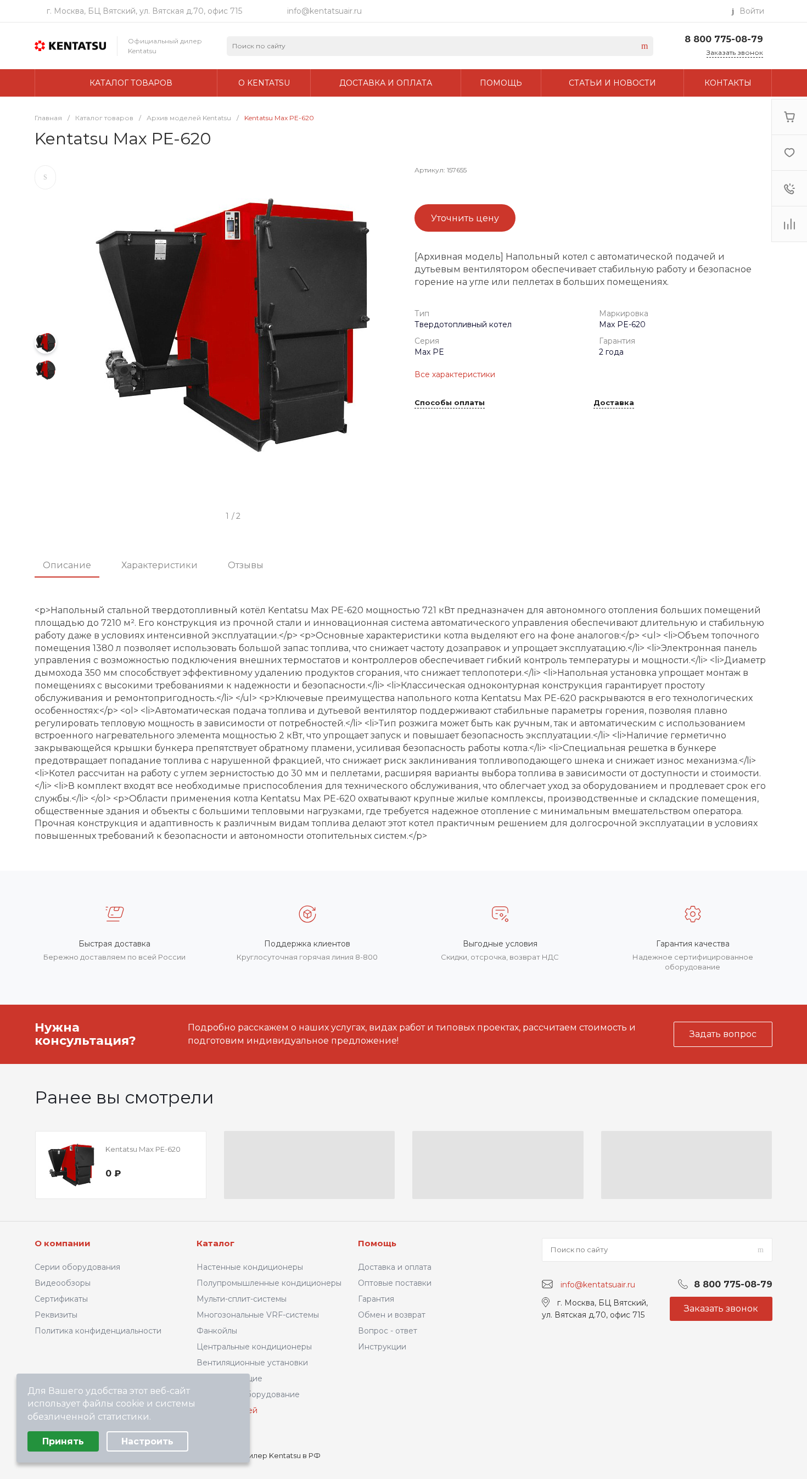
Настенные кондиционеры (250, 1267)
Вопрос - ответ (387, 1331)
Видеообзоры (63, 1283)
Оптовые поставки (394, 1283)
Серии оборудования (77, 1267)
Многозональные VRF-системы (258, 1315)
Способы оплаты (449, 403)
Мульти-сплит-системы (242, 1299)
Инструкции (382, 1347)
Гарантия (376, 1299)
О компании (63, 1243)
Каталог (215, 1243)
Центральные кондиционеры (254, 1347)
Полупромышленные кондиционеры (269, 1283)
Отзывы (246, 565)
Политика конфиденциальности (98, 1331)
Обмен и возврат (391, 1315)
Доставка (613, 403)
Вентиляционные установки (252, 1363)
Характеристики (159, 565)
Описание (67, 565)
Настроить (147, 1441)
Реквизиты (56, 1315)
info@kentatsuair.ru (324, 11)
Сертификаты (61, 1299)
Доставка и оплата (394, 1267)
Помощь (377, 1243)
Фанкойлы (217, 1331)
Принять (63, 1441)
